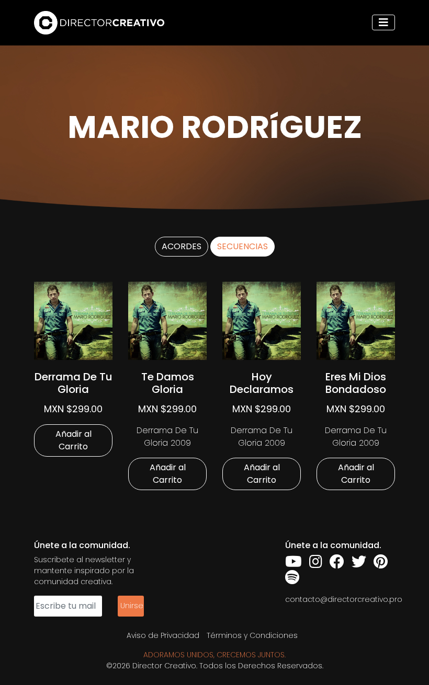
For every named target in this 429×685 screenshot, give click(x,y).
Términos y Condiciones (252, 635)
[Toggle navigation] (383, 22)
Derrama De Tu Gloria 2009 (167, 436)
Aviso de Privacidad (163, 635)
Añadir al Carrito (73, 440)
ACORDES (181, 246)
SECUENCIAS (242, 246)
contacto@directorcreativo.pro (343, 599)
